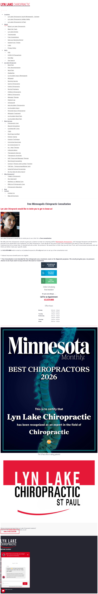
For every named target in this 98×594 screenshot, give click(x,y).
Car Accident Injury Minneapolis (17, 76)
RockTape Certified (14, 134)
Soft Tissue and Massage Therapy (18, 158)
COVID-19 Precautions (14, 55)
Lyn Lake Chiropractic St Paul (17, 22)
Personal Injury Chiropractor (16, 111)
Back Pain (11, 65)
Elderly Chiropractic (14, 94)
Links (9, 45)
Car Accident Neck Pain (15, 116)
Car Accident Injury (13, 108)
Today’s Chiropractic (14, 176)
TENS (9, 131)
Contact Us (11, 193)
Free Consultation (13, 37)
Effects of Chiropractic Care (16, 184)
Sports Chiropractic (14, 84)
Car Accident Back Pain (15, 119)
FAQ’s (5, 50)
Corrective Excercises (14, 142)
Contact (6, 191)
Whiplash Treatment (14, 113)
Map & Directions (13, 196)
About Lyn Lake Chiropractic (16, 26)
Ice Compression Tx (14, 145)
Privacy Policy (12, 48)
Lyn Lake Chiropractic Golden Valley (19, 19)
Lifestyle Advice (12, 150)
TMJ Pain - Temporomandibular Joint (19, 166)
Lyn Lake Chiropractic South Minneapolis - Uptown (23, 16)
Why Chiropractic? (9, 174)
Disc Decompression (14, 67)
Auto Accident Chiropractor (16, 105)
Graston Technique (14, 139)
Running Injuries (13, 81)
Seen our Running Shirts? (15, 40)
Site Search (11, 60)
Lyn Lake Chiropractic (10, 63)
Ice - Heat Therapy (13, 147)
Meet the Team (12, 29)
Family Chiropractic (14, 86)
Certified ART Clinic (14, 128)
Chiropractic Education (15, 187)
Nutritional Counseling (15, 161)
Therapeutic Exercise (14, 153)
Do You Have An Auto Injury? (16, 172)
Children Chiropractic (14, 92)
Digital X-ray (11, 100)
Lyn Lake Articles (13, 32)
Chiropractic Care (13, 123)
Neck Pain (11, 70)
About (6, 24)
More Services (8, 121)
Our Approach (12, 179)
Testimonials (12, 34)
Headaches (11, 73)
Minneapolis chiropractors (64, 242)
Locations (7, 14)
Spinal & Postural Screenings (17, 169)
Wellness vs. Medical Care (15, 181)
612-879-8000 (49, 299)
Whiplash (10, 78)
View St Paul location (10, 531)
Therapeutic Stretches (15, 155)
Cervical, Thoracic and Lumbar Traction (20, 164)
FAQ (9, 52)
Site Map (10, 58)
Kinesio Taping (12, 137)
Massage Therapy (13, 97)
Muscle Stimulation (14, 126)
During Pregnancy (13, 89)
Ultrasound (11, 103)
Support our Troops (14, 42)
